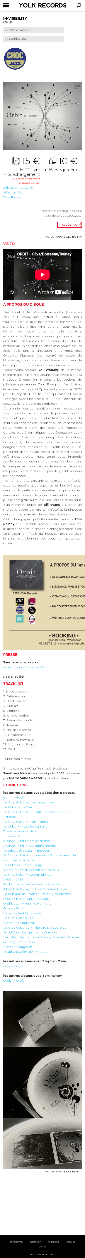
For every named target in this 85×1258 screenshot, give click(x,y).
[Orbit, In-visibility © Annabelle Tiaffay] (42, 116)
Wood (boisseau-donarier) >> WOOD (31, 870)
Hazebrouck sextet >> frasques (26, 850)
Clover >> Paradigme (19, 923)
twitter (42, 1246)
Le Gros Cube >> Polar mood (25, 822)
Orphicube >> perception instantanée (31, 884)
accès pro (69, 224)
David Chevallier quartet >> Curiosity (30, 932)
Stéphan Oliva (13, 192)
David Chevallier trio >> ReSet (25, 952)
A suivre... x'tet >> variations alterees (29, 846)
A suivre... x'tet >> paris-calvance (27, 841)
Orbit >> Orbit (13, 908)
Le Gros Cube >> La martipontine (28, 802)
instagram (35, 1241)
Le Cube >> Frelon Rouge (23, 865)
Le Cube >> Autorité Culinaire (25, 826)
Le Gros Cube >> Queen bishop (27, 875)
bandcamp (16, 1241)
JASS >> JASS (13, 879)
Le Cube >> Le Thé (17, 807)
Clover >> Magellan (17, 947)
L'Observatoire (19, 30)
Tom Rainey (12, 197)
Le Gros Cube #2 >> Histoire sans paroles (34, 927)
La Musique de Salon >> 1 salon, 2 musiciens (36, 894)
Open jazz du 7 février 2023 (23, 667)
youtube (70, 1241)
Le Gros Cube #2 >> (18, 918)
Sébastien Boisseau (18, 188)
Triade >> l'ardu (14, 836)
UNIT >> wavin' (14, 797)
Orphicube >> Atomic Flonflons (27, 903)
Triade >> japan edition (20, 831)
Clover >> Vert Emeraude (22, 913)
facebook (53, 1241)
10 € (61, 164)
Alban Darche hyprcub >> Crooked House (35, 889)
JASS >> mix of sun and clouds (26, 899)
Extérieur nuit (18, 38)
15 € (22, 170)
